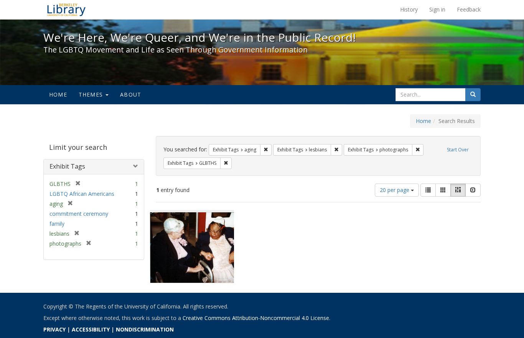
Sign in (437, 9)
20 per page (395, 190)
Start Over (458, 149)
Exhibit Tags (67, 166)
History (409, 9)
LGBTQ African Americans (81, 193)
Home (58, 94)
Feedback (469, 9)
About (130, 94)
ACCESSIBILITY (91, 329)
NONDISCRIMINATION (145, 329)
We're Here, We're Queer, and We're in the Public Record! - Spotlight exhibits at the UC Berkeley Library (66, 9)
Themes (92, 94)
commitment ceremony (78, 213)
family (56, 223)
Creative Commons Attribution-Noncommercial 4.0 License (256, 318)
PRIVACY (54, 329)
